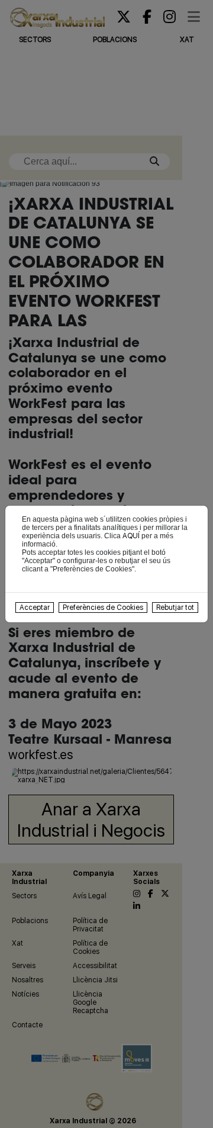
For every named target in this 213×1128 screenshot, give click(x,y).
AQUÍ (131, 536)
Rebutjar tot (175, 607)
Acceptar (35, 607)
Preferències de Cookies (103, 607)
